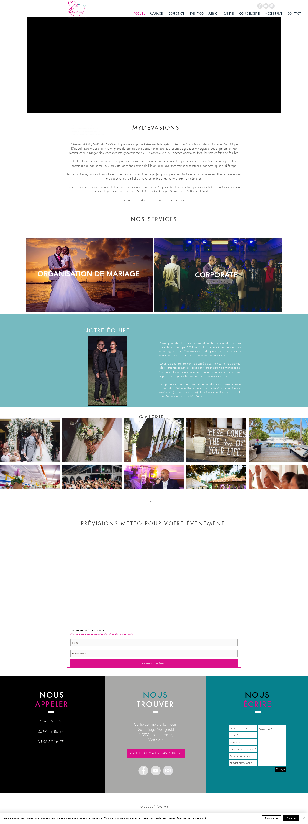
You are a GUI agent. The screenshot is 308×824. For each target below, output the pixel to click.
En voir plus (154, 501)
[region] (89, 275)
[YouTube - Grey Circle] (266, 6)
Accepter (291, 818)
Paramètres (271, 818)
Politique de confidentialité (191, 818)
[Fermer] (304, 818)
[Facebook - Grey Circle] (260, 6)
